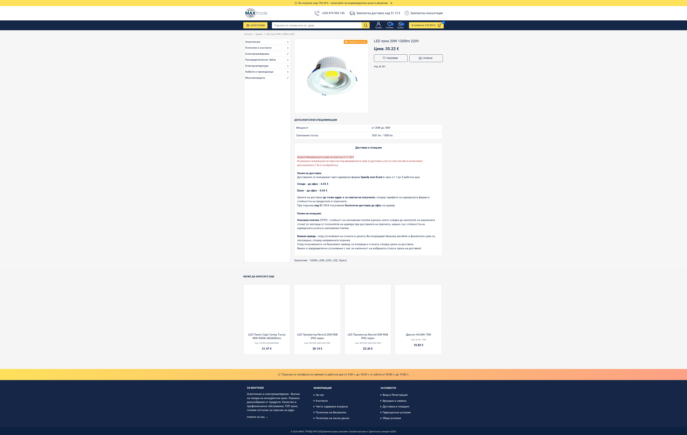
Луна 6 (343, 260)
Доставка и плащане (368, 147)
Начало (248, 34)
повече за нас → (258, 417)
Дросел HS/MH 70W (418, 334)
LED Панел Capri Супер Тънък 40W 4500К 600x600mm (267, 336)
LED (335, 260)
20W (321, 260)
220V (329, 260)
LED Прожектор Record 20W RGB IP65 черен (317, 336)
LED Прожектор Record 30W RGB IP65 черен (368, 336)
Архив (259, 34)
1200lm (313, 260)
